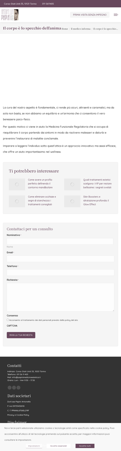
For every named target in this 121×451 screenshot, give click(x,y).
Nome (10, 246)
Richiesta (13, 279)
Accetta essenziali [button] (58, 446)
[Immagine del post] (17, 184)
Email (10, 252)
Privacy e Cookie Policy (18, 415)
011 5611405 (48, 3)
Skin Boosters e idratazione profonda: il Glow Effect (96, 200)
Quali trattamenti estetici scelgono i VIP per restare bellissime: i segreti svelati (97, 183)
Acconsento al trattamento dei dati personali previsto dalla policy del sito (43, 320)
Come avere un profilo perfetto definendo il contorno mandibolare (40, 183)
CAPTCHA (12, 325)
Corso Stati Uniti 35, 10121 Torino (20, 3)
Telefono (12, 266)
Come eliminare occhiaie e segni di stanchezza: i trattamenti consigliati (42, 200)
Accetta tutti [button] (85, 446)
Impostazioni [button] (34, 446)
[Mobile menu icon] (116, 15)
